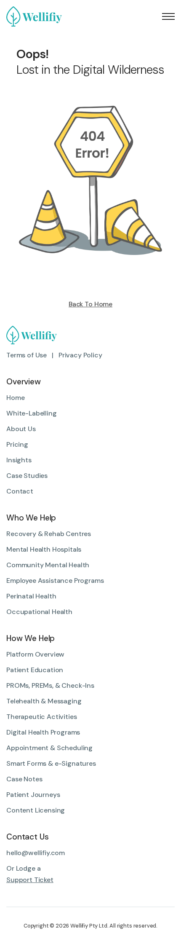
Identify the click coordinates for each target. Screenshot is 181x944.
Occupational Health (39, 611)
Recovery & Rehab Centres (48, 533)
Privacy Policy (80, 355)
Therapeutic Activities (41, 716)
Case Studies (27, 475)
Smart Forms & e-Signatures (51, 763)
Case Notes (24, 779)
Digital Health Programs (43, 732)
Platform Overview (35, 654)
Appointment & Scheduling (49, 747)
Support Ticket (29, 879)
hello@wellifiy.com (35, 852)
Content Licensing (35, 810)
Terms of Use (26, 355)
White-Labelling (31, 413)
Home (15, 397)
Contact (19, 491)
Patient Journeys (33, 794)
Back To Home (90, 304)
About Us (21, 428)
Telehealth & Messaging (43, 701)
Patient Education (34, 669)
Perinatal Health (31, 596)
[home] (37, 16)
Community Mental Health (47, 564)
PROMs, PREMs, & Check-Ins (50, 685)
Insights (19, 460)
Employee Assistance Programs (55, 580)
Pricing (17, 444)
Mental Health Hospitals (43, 549)
